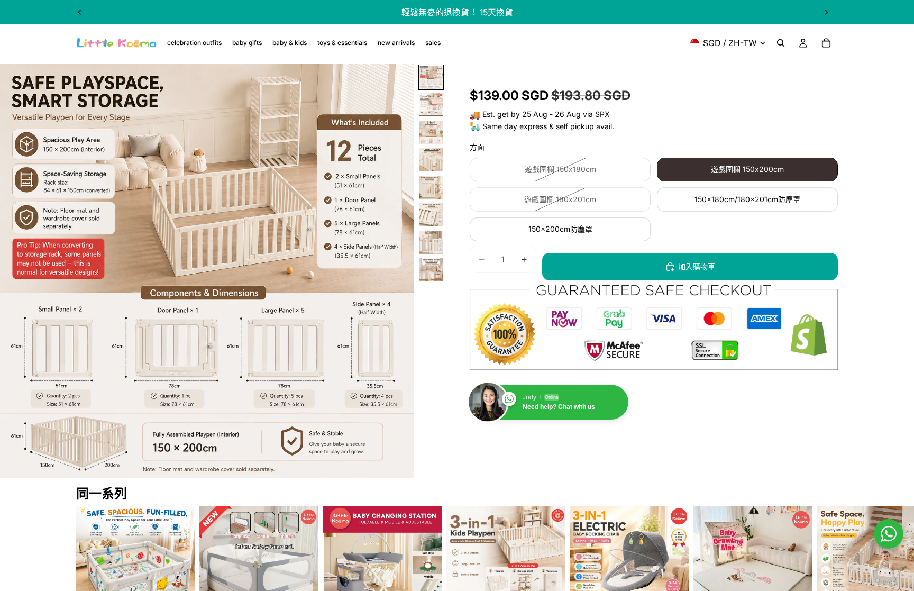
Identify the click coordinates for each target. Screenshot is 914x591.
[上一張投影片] (80, 12)
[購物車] (826, 42)
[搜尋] (780, 42)
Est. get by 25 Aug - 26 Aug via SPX (546, 114)
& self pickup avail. (581, 126)
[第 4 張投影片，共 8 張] (431, 159)
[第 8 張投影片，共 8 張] (431, 269)
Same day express (514, 126)
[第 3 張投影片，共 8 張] (431, 132)
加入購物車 (696, 266)
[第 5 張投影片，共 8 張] (431, 187)
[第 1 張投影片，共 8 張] (431, 77)
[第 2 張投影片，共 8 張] (431, 104)
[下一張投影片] (826, 12)
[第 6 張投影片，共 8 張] (431, 214)
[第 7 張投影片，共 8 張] (431, 242)
